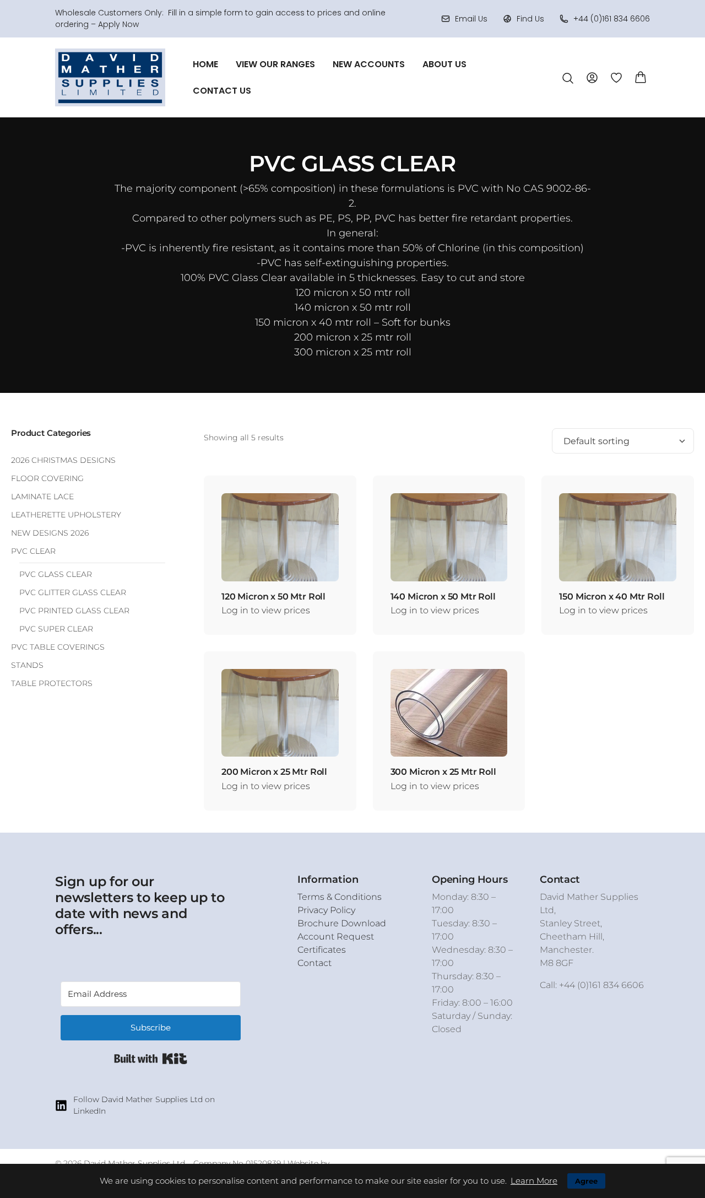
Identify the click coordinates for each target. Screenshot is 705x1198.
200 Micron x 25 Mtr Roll (274, 772)
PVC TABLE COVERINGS (58, 647)
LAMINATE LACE (42, 496)
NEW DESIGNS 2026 (50, 533)
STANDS (27, 665)
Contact (314, 963)
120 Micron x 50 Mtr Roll (273, 596)
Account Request (335, 936)
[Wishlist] (616, 77)
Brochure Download (341, 923)
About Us (444, 64)
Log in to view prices (265, 610)
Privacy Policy (326, 910)
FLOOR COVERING (47, 478)
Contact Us (222, 90)
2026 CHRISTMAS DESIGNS (63, 460)
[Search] (567, 78)
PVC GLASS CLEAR (55, 574)
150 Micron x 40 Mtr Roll (611, 596)
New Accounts (369, 64)
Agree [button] (586, 1181)
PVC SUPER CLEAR (56, 629)
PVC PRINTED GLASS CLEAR (74, 611)
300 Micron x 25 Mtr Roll (443, 772)
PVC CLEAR (33, 551)
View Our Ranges (275, 64)
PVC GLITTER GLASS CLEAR (72, 592)
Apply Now (118, 24)
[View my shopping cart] (640, 76)
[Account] (592, 77)
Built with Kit (150, 1059)
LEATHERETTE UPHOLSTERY (66, 515)
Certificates (321, 950)
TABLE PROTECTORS (52, 683)
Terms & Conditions (339, 897)
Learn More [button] (534, 1180)
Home (205, 64)
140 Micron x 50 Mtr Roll (443, 596)
